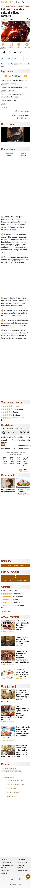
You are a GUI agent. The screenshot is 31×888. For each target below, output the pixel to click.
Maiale (13, 769)
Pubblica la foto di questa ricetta (15, 580)
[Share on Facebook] (2, 58)
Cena (14, 788)
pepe (5, 107)
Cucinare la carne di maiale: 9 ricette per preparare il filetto (22, 625)
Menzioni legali (23, 870)
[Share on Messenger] (8, 58)
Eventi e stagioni (12, 780)
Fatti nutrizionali (23, 111)
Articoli (4, 873)
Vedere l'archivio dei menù (7, 866)
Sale (4, 104)
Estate (22, 780)
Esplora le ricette (8, 777)
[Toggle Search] (23, 2)
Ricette (4, 859)
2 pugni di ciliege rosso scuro (15, 80)
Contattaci (21, 859)
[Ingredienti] (3, 443)
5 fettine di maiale (10, 84)
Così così (16, 415)
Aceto (5, 100)
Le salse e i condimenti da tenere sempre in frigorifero (22, 673)
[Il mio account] (19, 2)
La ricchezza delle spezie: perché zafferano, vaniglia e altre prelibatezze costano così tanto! (15, 656)
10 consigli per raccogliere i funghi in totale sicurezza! (22, 640)
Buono (15, 412)
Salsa (6, 769)
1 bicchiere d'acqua (11, 91)
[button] (3, 31)
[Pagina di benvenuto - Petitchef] (2, 6)
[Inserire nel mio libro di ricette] (27, 52)
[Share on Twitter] (21, 58)
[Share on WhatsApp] (14, 58)
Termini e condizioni (20, 866)
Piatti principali (12, 796)
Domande (5, 870)
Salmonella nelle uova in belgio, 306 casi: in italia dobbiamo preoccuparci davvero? (15, 732)
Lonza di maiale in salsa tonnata (8, 491)
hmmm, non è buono (12, 419)
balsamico (9, 100)
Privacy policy (22, 862)
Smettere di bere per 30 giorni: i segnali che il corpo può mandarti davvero (15, 695)
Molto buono (18, 409)
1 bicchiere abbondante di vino (15, 87)
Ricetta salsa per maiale (12, 772)
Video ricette (6, 862)
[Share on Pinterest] (27, 58)
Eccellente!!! (18, 406)
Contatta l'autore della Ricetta (16, 565)
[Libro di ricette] (15, 2)
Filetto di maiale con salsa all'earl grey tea (23, 492)
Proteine (9, 792)
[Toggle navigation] (28, 2)
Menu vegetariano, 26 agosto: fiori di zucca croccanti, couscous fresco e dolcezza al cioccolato (15, 712)
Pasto (9, 788)
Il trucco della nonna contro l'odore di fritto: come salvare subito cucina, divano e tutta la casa (15, 751)
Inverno (22, 784)
